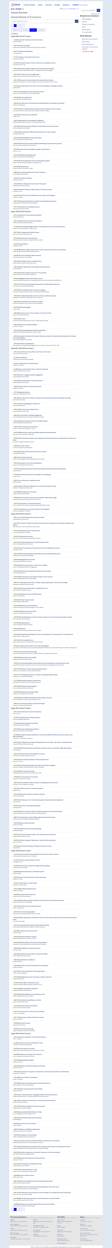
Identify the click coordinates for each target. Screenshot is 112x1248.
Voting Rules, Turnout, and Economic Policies (32, 91)
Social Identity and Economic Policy (28, 931)
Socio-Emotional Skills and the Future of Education (32, 172)
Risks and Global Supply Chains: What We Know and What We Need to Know (40, 553)
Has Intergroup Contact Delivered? (28, 114)
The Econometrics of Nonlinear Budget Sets (30, 415)
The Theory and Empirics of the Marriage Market (32, 971)
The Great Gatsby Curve (27, 640)
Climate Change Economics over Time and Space (33, 272)
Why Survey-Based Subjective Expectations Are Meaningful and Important (40, 284)
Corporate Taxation (24, 445)
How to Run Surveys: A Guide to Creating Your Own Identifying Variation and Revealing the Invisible (45, 398)
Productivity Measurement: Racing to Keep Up (33, 1158)
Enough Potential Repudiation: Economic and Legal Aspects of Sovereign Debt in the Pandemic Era (47, 634)
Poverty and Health (25, 45)
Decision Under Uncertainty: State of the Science (30, 40)
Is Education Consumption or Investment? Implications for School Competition (39, 1152)
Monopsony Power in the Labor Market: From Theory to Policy (35, 313)
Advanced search (95, 14)
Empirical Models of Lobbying (28, 936)
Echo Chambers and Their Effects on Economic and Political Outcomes (37, 1100)
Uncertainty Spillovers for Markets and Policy (33, 794)
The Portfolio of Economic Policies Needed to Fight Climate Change (39, 497)
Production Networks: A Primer (29, 1169)
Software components (88, 24)
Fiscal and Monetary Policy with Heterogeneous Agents (35, 160)
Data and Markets (22, 357)
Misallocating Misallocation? (28, 155)
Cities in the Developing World (27, 912)
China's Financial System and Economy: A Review (33, 451)
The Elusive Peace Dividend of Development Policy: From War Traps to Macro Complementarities (46, 742)
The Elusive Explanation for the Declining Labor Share (34, 542)
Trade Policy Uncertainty (27, 600)
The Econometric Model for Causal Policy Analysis (32, 703)
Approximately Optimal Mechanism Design (30, 1112)
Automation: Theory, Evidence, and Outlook (30, 215)
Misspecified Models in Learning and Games (30, 137)
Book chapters (86, 29)
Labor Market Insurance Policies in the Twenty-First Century (35, 352)
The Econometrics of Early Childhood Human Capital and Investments (37, 817)
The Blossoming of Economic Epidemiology (30, 828)
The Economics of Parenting (27, 1048)
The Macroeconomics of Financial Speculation (31, 788)
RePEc (38, 1247)
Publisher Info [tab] (16, 30)
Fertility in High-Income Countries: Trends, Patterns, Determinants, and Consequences (43, 249)
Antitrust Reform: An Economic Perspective (30, 386)
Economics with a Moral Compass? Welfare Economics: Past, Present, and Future (38, 854)
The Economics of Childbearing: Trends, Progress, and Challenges (38, 195)
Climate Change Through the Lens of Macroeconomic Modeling (37, 68)
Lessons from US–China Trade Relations (31, 463)
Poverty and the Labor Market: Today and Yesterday (32, 877)
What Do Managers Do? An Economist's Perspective (32, 184)
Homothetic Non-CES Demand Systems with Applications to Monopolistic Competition (41, 103)
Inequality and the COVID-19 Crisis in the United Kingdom (34, 646)
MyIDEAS (80, 5)
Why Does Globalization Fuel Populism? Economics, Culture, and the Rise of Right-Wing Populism (46, 748)
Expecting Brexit (25, 623)
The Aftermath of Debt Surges (29, 651)
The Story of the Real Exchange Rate (30, 805)
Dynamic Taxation (25, 1023)
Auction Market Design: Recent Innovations (30, 1117)
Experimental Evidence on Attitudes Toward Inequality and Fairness (38, 201)
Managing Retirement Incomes (27, 559)
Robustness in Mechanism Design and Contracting (32, 1066)
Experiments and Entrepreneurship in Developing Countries (34, 1083)
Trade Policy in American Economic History (29, 860)
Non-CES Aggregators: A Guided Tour (30, 403)
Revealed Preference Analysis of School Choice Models (33, 954)
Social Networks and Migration (27, 959)
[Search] (98, 10)
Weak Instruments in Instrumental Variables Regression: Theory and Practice (39, 1187)
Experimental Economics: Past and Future (30, 680)
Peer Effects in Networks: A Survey (30, 982)
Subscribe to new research (90, 39)
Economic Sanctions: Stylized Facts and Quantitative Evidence (37, 80)
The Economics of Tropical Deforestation (30, 503)
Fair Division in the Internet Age (27, 1123)
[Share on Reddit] (18, 9)
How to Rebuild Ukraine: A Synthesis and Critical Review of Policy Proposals (41, 109)
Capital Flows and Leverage (26, 1029)
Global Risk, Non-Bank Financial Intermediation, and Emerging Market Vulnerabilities (43, 469)
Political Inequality (26, 307)
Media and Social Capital (26, 536)
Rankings (57, 5)
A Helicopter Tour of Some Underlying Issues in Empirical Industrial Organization (42, 800)
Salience (23, 628)
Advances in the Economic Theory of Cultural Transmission (33, 369)
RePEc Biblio (86, 41)
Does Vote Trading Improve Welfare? (29, 729)
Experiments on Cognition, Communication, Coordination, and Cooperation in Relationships (45, 1071)
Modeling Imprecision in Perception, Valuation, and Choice (36, 977)
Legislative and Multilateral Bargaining (29, 1129)
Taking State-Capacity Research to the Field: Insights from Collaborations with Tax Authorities (46, 1192)
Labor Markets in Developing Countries (29, 207)
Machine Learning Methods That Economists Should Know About (36, 1181)
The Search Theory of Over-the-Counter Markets (32, 1011)
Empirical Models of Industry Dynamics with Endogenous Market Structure (38, 782)
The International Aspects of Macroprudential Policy (35, 759)
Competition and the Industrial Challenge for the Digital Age (35, 474)
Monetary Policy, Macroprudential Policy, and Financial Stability (38, 1204)
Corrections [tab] (41, 30)
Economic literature (29, 5)
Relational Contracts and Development (31, 594)
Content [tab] (33, 30)
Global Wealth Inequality (27, 1060)
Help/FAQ (66, 5)
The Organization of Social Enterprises (27, 363)
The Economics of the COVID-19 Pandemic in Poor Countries (37, 576)
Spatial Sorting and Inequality (29, 686)
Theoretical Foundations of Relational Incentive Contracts (36, 846)
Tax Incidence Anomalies (25, 178)
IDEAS (32, 1247)
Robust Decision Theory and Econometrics (30, 906)
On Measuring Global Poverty (28, 888)
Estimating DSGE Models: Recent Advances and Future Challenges (38, 765)
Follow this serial (65, 8)
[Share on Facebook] (16, 9)
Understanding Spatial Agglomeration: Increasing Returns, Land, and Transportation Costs (41, 226)
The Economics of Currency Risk (29, 777)
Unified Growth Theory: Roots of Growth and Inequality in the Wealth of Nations (42, 86)
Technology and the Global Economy (29, 232)
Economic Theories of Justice (26, 1175)
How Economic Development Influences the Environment (36, 571)
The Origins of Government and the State (28, 57)
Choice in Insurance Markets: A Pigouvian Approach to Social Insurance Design (41, 811)
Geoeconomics (25, 166)
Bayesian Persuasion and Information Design (30, 1089)
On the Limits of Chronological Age (30, 74)
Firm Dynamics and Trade (27, 771)
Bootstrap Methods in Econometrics (28, 1077)
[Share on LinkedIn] (20, 9)
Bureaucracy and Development (29, 605)
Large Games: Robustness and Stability (28, 723)
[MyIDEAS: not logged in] (77, 9)
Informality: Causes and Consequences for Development (33, 965)
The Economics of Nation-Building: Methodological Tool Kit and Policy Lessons (41, 143)
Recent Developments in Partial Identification (31, 380)
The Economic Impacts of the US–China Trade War (34, 565)
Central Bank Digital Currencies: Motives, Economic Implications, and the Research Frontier (45, 663)
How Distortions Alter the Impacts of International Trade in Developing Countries (42, 900)
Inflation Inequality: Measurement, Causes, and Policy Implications (38, 840)
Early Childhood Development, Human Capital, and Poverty (36, 697)
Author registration (87, 44)
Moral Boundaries (23, 244)
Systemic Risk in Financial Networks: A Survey (33, 754)
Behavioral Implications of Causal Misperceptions (31, 871)
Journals (84, 21)
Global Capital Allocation (27, 343)
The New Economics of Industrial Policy (31, 261)
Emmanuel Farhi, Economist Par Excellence (30, 711)
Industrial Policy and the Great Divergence (31, 221)
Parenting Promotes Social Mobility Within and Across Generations (38, 432)
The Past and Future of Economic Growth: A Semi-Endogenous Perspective (40, 548)
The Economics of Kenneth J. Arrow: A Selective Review (31, 1037)
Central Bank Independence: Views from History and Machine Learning (37, 295)
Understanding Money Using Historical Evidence (33, 330)
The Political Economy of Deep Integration (29, 717)
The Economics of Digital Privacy (29, 409)
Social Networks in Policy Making (27, 1135)
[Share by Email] (21, 9)
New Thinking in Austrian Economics (28, 426)
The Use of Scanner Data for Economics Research (34, 669)
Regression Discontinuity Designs (29, 692)
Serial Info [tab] (25, 30)
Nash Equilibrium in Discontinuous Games (29, 948)
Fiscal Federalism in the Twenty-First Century (31, 301)
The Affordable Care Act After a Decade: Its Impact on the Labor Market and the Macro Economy (46, 617)
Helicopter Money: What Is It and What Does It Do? (34, 588)
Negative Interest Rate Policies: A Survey (31, 278)
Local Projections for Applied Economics (29, 480)
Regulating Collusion (24, 392)
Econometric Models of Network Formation (32, 1017)
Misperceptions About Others (29, 611)
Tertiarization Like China (25, 457)
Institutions (48, 5)
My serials (72, 8)
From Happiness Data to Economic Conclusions (33, 290)
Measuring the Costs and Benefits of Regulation (31, 120)
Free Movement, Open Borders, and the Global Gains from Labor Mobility (40, 1198)
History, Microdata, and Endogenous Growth (30, 1163)
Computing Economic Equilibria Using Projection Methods (34, 925)
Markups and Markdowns (26, 51)
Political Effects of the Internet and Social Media (34, 942)
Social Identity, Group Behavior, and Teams (30, 1000)
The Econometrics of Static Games (28, 883)
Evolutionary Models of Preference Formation (33, 1106)
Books (84, 27)
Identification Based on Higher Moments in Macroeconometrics (35, 189)
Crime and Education (26, 97)
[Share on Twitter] (15, 9)
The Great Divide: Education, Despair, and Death (31, 517)
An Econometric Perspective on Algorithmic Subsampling (35, 865)
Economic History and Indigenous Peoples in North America (34, 149)
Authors (40, 5)
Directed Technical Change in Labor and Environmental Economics (38, 834)
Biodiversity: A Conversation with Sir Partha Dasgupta (35, 509)
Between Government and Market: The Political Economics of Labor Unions (38, 126)
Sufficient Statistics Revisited (26, 823)
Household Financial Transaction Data (30, 530)
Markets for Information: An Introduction (31, 1054)
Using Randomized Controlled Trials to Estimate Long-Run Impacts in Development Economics (45, 1146)
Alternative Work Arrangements (29, 988)
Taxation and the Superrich (28, 894)
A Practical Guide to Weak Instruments (31, 255)
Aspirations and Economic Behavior (28, 1005)
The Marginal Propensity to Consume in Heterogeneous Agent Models (39, 674)
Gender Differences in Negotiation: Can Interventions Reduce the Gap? (37, 486)
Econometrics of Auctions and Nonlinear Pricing (30, 1043)
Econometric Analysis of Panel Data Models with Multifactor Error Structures (39, 1140)
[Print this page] (23, 9)
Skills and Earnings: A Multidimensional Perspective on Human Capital (37, 132)
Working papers (86, 19)
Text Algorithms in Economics (28, 492)
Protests (23, 318)
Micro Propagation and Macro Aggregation (31, 375)
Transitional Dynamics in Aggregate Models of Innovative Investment (39, 1094)
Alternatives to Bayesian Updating (28, 324)
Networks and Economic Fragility (27, 657)
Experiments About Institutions (29, 238)
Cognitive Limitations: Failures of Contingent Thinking (33, 421)
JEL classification (87, 32)
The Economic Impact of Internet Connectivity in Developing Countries (37, 63)
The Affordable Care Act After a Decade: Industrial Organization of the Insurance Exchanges (43, 582)
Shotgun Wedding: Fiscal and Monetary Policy (33, 994)
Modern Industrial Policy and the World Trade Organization (34, 267)
